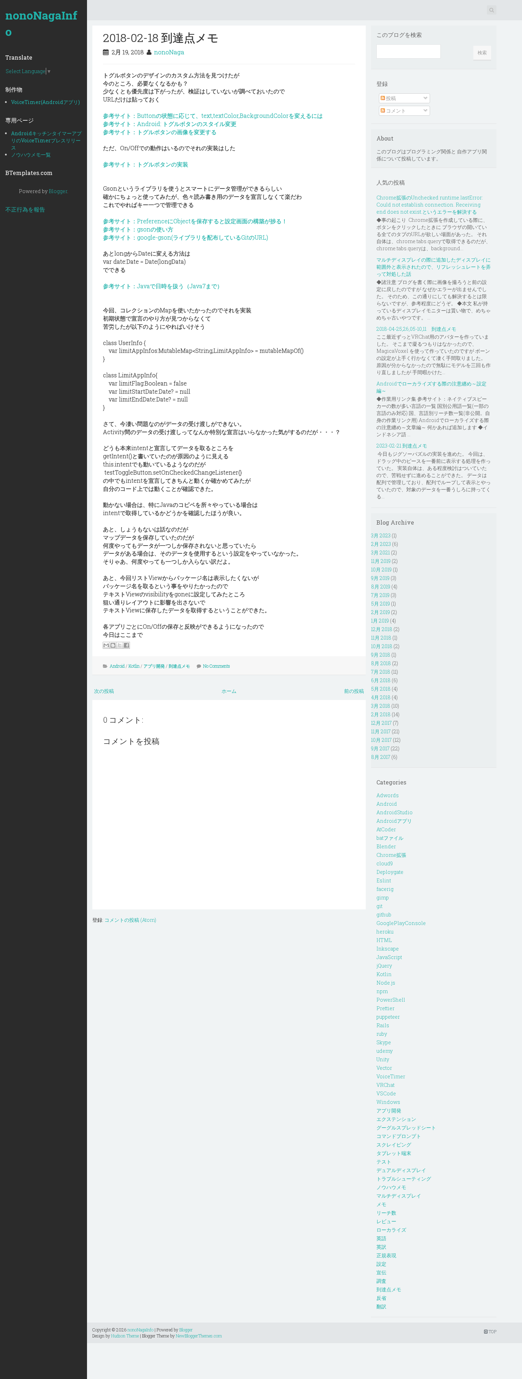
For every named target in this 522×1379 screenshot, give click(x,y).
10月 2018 (381, 646)
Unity (382, 1059)
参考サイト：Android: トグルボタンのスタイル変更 (169, 123)
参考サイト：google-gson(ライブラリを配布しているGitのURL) (185, 237)
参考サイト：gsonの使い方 (138, 229)
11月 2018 (381, 637)
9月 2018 (380, 654)
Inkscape (387, 948)
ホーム (229, 691)
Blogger (58, 191)
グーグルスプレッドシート (406, 1127)
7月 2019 (380, 595)
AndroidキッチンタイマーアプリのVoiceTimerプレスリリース (46, 140)
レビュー (386, 1221)
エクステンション (396, 1119)
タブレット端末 (393, 1153)
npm (382, 991)
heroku (384, 931)
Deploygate (389, 872)
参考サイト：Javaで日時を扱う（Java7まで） (163, 286)
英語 (381, 1238)
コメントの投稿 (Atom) (130, 919)
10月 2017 (381, 740)
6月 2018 (381, 680)
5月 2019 (380, 603)
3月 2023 (381, 535)
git (379, 906)
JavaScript (389, 957)
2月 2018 (381, 714)
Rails (382, 1025)
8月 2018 (381, 663)
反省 (381, 1298)
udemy (384, 1050)
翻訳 (381, 1306)
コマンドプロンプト (398, 1136)
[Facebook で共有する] (126, 645)
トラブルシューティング (403, 1178)
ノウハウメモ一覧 (31, 154)
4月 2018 (381, 697)
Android (117, 666)
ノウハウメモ (391, 1187)
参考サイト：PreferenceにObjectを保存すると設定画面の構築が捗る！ (195, 221)
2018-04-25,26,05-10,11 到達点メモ (416, 328)
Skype (383, 1042)
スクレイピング (393, 1144)
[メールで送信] (106, 645)
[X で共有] (119, 645)
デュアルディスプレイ (401, 1170)
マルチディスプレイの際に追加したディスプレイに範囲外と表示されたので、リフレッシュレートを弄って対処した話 (433, 266)
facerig (384, 889)
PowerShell (390, 999)
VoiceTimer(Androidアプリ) (45, 102)
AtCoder (386, 829)
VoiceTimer (390, 1076)
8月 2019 (380, 586)
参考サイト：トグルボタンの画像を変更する (160, 132)
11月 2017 (381, 731)
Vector (384, 1068)
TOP (492, 1331)
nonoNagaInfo (41, 23)
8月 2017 (380, 757)
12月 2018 (381, 629)
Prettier (385, 1008)
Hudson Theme (125, 1336)
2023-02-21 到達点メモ (401, 445)
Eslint (383, 880)
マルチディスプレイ (398, 1195)
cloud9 (384, 863)
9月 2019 (380, 578)
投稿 (390, 98)
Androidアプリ (394, 820)
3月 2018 (380, 705)
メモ (381, 1204)
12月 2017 (381, 722)
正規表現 (386, 1255)
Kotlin (134, 666)
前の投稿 (354, 691)
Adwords (387, 795)
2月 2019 (380, 612)
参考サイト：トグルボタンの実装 (145, 164)
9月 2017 (380, 748)
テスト (383, 1161)
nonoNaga (169, 52)
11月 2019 (381, 561)
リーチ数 (386, 1212)
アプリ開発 (154, 666)
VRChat (385, 1085)
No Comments (216, 666)
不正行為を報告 (25, 209)
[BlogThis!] (112, 645)
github (383, 914)
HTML (384, 940)
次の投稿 (104, 691)
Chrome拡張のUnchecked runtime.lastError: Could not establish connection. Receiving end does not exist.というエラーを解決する (429, 204)
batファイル (389, 837)
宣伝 (381, 1272)
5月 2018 (381, 688)
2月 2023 (381, 544)
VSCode (386, 1093)
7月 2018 (380, 671)
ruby (381, 1033)
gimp (382, 897)
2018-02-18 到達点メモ (161, 37)
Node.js (385, 982)
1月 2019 (380, 620)
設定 (381, 1263)
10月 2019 (381, 569)
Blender (386, 846)
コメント (395, 110)
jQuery (384, 965)
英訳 (381, 1246)
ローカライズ (391, 1229)
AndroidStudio (394, 812)
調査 (381, 1280)
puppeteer (388, 1016)
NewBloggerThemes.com (199, 1336)
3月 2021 (380, 552)
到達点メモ (179, 666)
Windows (388, 1102)
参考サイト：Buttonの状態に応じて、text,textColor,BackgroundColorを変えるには (213, 115)
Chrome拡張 (391, 855)
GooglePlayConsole (401, 923)
